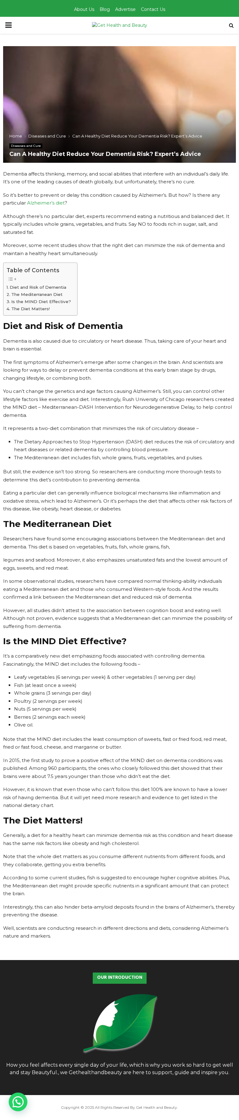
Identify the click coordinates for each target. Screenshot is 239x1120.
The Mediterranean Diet (37, 294)
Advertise (125, 9)
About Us (84, 9)
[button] (18, 1102)
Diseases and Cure (26, 146)
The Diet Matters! (30, 308)
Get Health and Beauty (156, 1107)
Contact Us (153, 9)
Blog (105, 9)
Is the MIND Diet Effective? (41, 301)
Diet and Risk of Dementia (38, 287)
